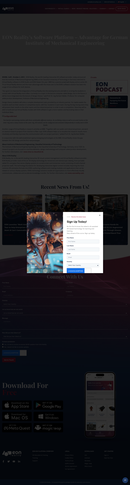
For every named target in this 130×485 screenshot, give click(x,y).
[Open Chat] (125, 480)
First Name (70, 238)
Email (68, 253)
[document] (65, 242)
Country (69, 261)
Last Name (70, 245)
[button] (99, 215)
